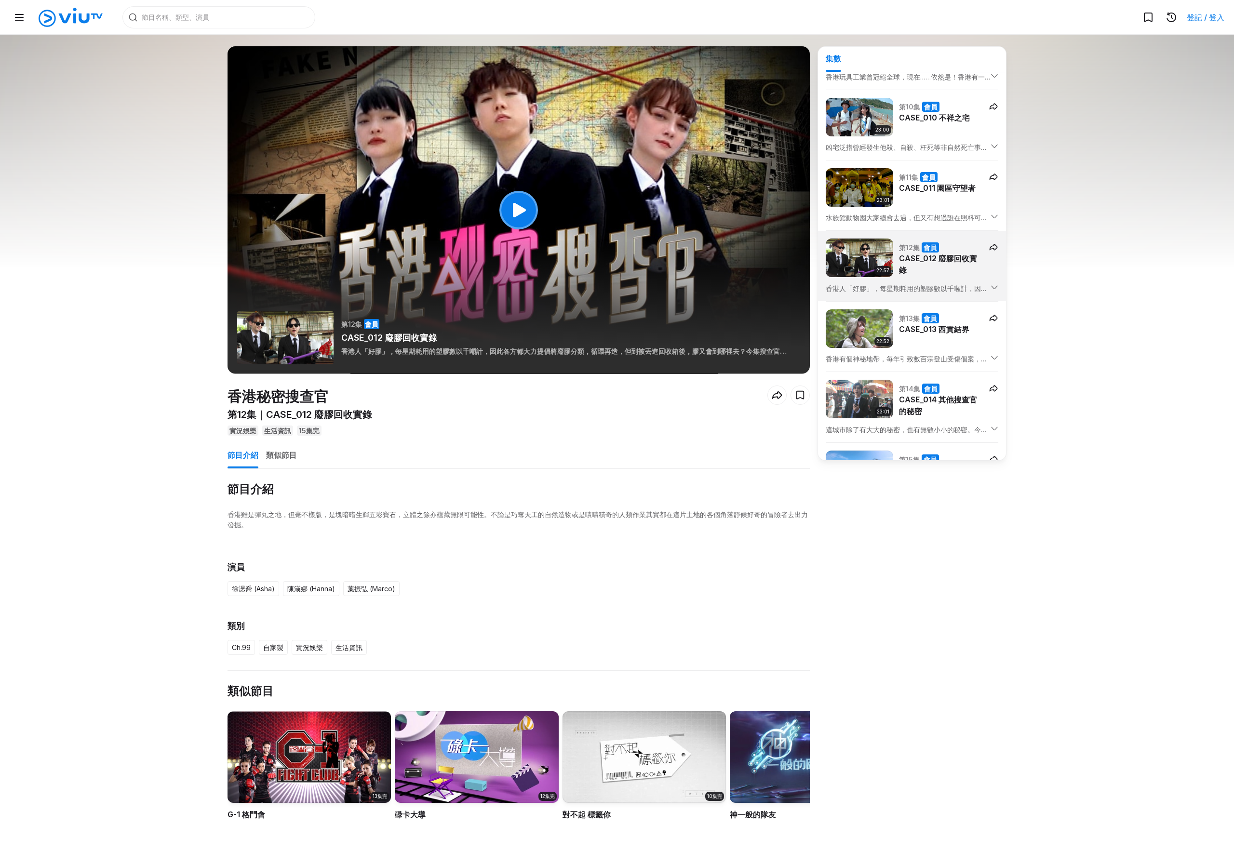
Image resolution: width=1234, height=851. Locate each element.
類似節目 (281, 455)
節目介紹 (243, 455)
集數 (833, 58)
